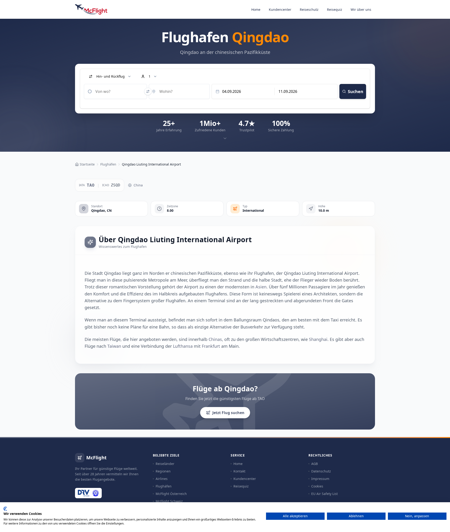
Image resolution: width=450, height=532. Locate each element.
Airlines (162, 478)
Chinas (215, 339)
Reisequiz (334, 9)
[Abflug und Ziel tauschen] (148, 91)
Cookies (317, 486)
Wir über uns (361, 9)
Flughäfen (164, 486)
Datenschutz (321, 471)
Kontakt (239, 471)
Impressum (320, 478)
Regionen (163, 471)
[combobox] (115, 91)
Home (255, 9)
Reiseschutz (309, 9)
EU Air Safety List (324, 493)
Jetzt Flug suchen (228, 412)
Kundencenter (280, 9)
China (138, 185)
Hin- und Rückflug (110, 76)
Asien (260, 287)
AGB (314, 463)
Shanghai (318, 339)
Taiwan (114, 346)
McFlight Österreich (171, 493)
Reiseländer (165, 463)
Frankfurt (211, 346)
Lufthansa (183, 346)
